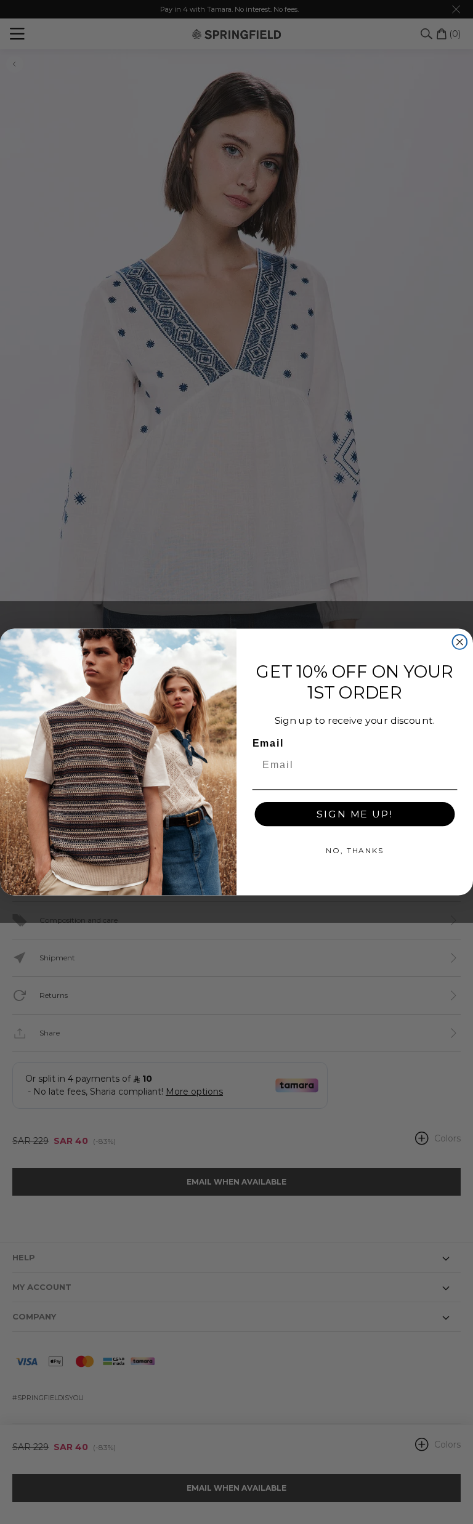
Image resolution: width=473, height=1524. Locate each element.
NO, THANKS (355, 850)
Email (268, 744)
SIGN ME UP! (354, 814)
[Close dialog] (460, 641)
